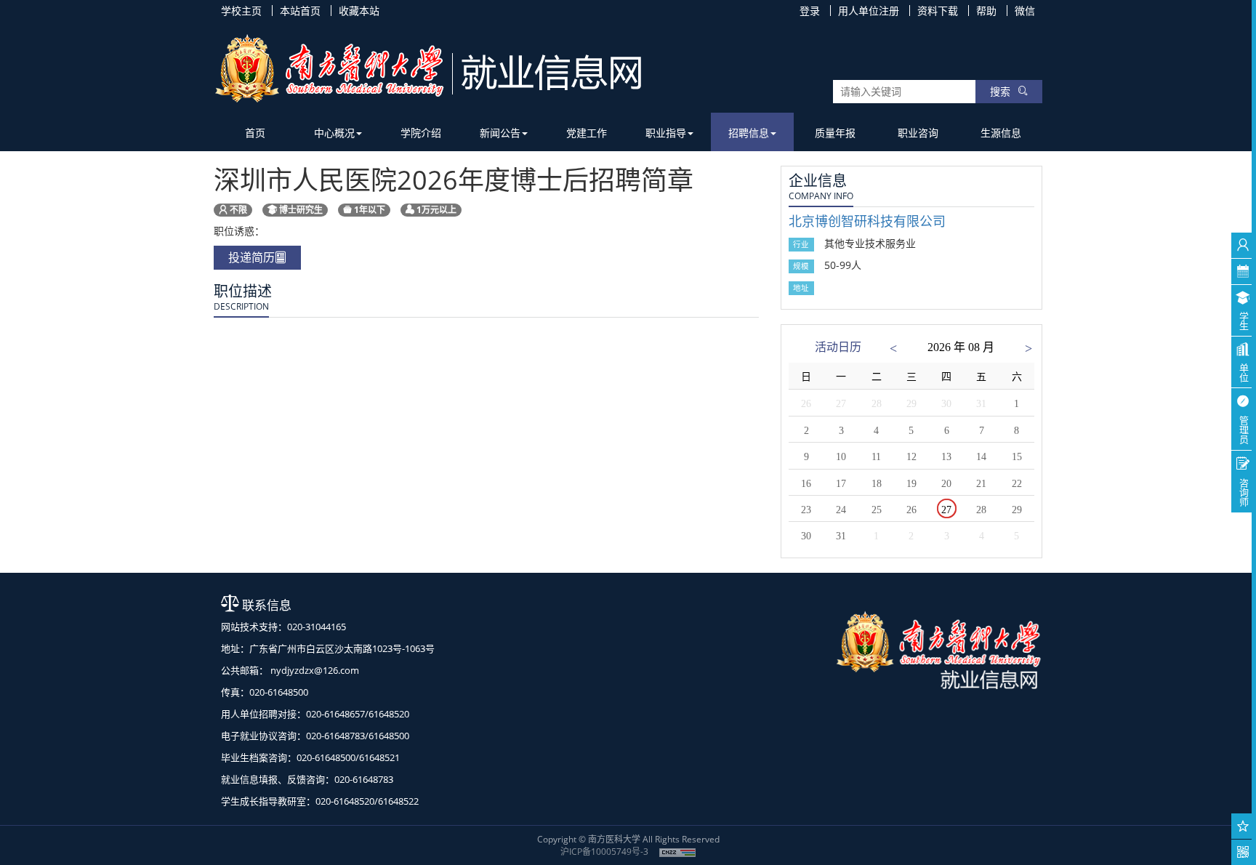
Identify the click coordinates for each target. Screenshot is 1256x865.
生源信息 (1001, 133)
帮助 (986, 10)
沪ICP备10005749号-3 (604, 851)
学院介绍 (420, 133)
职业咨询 (918, 133)
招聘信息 (748, 133)
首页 (255, 133)
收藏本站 (359, 10)
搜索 (1000, 91)
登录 (810, 10)
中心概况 (334, 133)
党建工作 (586, 133)
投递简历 (251, 257)
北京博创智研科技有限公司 (867, 221)
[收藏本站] (1243, 826)
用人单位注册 (868, 10)
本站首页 (300, 10)
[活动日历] (1243, 271)
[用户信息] (1243, 245)
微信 (1025, 10)
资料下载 (937, 10)
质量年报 (835, 133)
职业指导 (665, 133)
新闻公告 (500, 133)
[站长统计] (677, 851)
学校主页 (241, 10)
